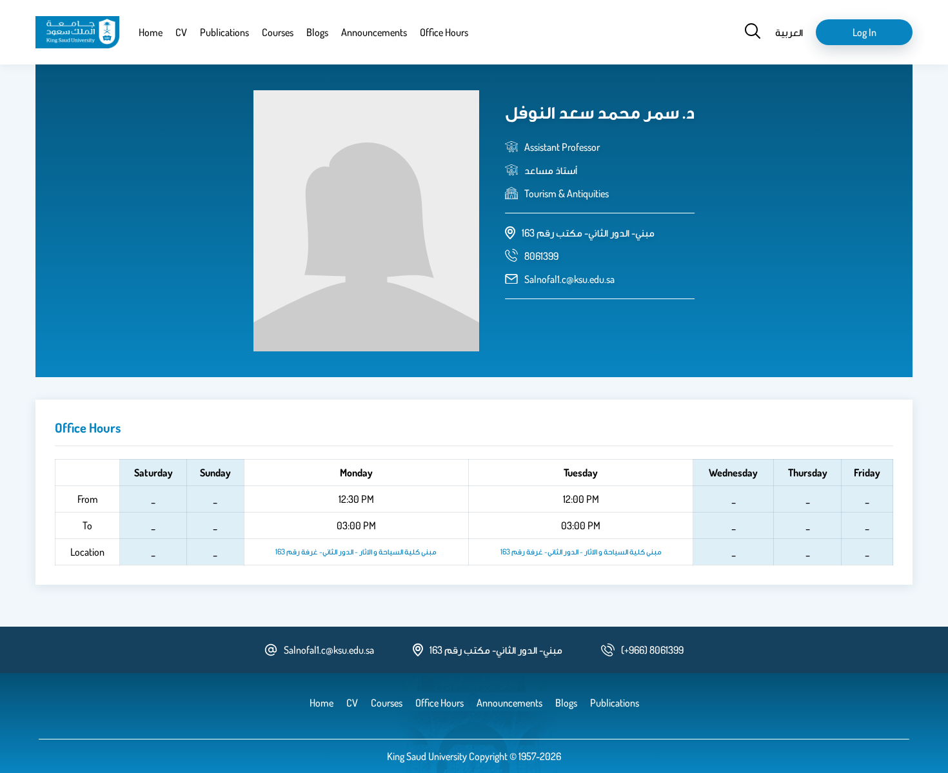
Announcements (374, 32)
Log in (864, 32)
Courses (277, 32)
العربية (789, 32)
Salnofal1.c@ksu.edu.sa (569, 279)
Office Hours (444, 32)
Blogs (317, 32)
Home (151, 32)
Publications (224, 32)
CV (181, 32)
